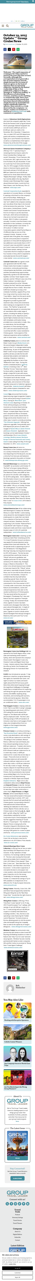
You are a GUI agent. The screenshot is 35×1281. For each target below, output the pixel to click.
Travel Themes (17, 1223)
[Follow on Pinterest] (23, 1203)
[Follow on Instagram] (15, 1203)
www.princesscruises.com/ (20, 833)
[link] (5, 49)
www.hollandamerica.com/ (22, 532)
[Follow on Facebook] (11, 1203)
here (17, 1121)
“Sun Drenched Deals (10, 733)
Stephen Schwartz (9, 781)
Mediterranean (16, 437)
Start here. (25, 2)
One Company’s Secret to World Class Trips (17, 1064)
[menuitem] (3, 26)
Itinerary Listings (17, 1217)
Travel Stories (17, 1220)
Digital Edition (17, 1234)
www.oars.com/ (24, 702)
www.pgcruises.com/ (10, 727)
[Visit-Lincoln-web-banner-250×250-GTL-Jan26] (17, 649)
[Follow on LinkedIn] (27, 1203)
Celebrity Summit (18, 386)
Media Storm (22, 343)
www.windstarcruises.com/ (13, 947)
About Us (17, 1231)
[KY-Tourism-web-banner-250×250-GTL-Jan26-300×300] (17, 973)
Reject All (17, 1277)
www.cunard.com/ (23, 444)
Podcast (17, 1214)
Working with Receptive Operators (16, 1020)
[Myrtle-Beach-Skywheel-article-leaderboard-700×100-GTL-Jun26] (17, 624)
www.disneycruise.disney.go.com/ (16, 460)
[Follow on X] (7, 1203)
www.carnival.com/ (24, 337)
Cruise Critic (18, 501)
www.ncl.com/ (8, 618)
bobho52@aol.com (19, 111)
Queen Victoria (25, 429)
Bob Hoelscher (10, 44)
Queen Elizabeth (11, 431)
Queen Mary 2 (15, 429)
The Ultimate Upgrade (12, 422)
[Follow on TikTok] (19, 1203)
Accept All (17, 1268)
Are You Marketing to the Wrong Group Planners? (15, 1088)
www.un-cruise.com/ (11, 843)
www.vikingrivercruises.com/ (21, 927)
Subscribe (17, 1237)
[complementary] (17, 1266)
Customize (17, 1273)
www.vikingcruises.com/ (14, 897)
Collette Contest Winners (13, 1042)
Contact (17, 1240)
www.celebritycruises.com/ (17, 391)
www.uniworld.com (10, 885)
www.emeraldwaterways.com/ (14, 505)
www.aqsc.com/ (15, 187)
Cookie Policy (12, 1264)
